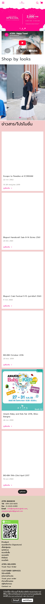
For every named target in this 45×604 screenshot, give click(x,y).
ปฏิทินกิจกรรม (7, 583)
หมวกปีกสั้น (6, 552)
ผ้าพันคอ (5, 557)
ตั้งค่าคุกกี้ (16, 600)
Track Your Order (9, 567)
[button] (37, 3)
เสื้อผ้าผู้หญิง (6, 547)
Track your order (9, 578)
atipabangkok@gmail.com (12, 511)
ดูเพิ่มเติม (7, 188)
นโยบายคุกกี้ (30, 596)
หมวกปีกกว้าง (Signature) (12, 544)
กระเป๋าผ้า (5, 560)
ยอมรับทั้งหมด (27, 600)
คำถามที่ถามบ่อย (7, 581)
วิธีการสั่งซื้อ (6, 573)
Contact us (6, 586)
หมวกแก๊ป (5, 555)
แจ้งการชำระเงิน (7, 576)
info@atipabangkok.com (17, 508)
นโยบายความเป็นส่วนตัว (15, 596)
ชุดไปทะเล (5, 550)
